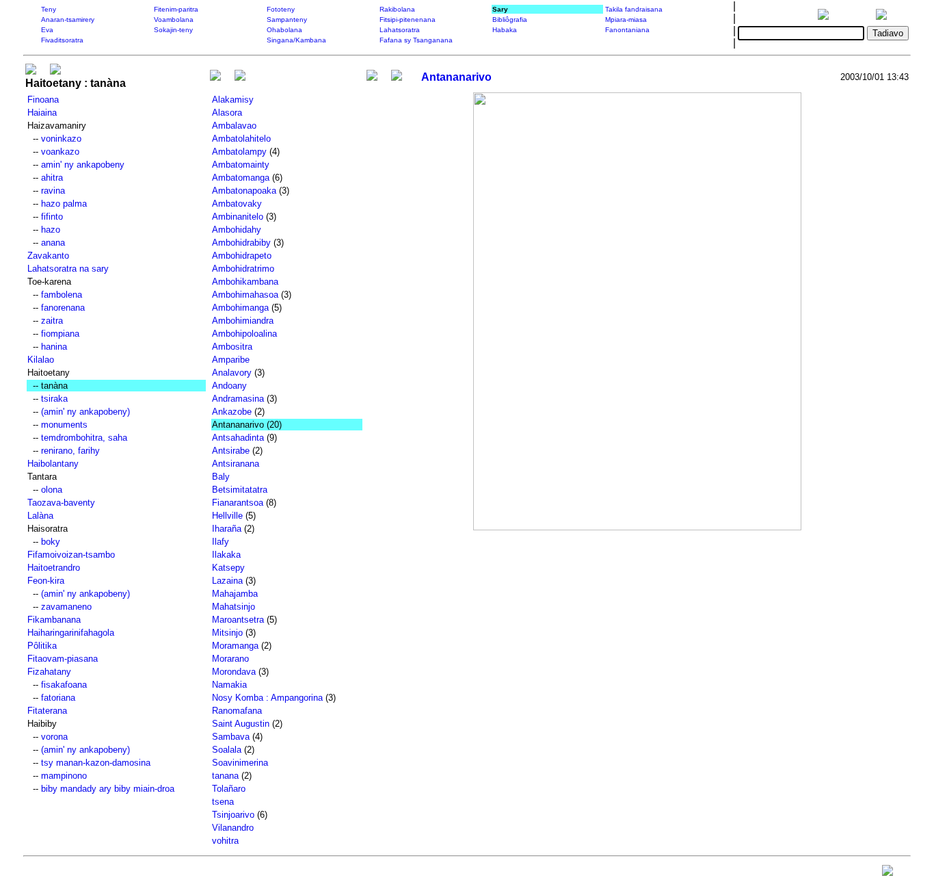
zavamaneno (66, 606)
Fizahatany (49, 672)
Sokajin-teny (173, 30)
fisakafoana (64, 685)
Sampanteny (287, 19)
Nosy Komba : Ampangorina (267, 698)
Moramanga (235, 645)
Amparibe (231, 359)
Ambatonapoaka (244, 190)
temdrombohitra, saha (84, 437)
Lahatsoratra (399, 30)
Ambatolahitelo (241, 138)
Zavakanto (48, 255)
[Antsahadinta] (240, 77)
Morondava (234, 672)
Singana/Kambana (296, 40)
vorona (54, 737)
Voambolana (174, 19)
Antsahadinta (238, 437)
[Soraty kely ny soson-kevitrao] (887, 873)
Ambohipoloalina (244, 333)
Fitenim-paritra (176, 9)
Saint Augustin (240, 724)
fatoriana (58, 698)
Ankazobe (232, 411)
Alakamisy (233, 99)
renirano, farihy (70, 450)
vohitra (225, 841)
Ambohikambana (245, 281)
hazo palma (64, 203)
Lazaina (227, 580)
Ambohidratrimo (243, 268)
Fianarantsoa (237, 502)
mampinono (64, 776)
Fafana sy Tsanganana (416, 40)
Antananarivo (456, 77)
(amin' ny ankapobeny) (85, 411)
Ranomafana (237, 711)
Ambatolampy (239, 151)
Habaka (504, 30)
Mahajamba (235, 593)
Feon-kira (45, 580)
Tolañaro (228, 789)
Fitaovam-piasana (62, 658)
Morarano (230, 658)
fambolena (61, 294)
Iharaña (226, 528)
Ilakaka (226, 554)
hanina (54, 346)
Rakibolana (397, 9)
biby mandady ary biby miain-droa (107, 789)
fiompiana (60, 333)
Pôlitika (42, 645)
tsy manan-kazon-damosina (95, 763)
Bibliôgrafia (509, 19)
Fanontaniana (627, 30)
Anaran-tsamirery (67, 19)
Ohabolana (284, 30)
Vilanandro (233, 828)
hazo (50, 229)
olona (51, 489)
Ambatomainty (240, 164)
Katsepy (228, 567)
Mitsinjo (227, 632)
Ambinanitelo (237, 216)
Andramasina (238, 398)
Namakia (229, 685)
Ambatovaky (237, 203)
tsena (223, 802)
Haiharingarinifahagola (70, 632)
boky (50, 541)
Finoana (43, 99)
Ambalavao (234, 125)
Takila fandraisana (634, 9)
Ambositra (232, 346)
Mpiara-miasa (626, 19)
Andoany (229, 385)
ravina (53, 190)
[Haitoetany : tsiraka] (55, 71)
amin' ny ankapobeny (82, 164)
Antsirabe (231, 450)
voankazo (60, 151)
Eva (47, 30)
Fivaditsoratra (62, 40)
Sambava (231, 737)
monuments (64, 424)
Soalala (226, 750)
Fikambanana (54, 619)
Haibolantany (53, 463)
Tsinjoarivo (233, 815)
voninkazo (61, 138)
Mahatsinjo (233, 606)
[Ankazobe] (215, 77)
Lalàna (40, 515)
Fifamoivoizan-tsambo (71, 554)
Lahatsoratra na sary (68, 268)
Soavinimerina (240, 763)
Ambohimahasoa (245, 294)
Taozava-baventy (61, 502)
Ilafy (220, 541)
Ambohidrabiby (241, 242)
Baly (221, 476)
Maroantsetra (238, 619)
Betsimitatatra (239, 489)
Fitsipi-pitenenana (407, 19)
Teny (48, 9)
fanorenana (63, 307)
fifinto (52, 216)
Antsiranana (235, 463)
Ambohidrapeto (241, 255)
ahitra (52, 177)
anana (53, 242)
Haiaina (42, 112)
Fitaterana (47, 711)
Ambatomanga (240, 177)
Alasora (227, 112)
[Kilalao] (30, 71)
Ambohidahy (236, 229)
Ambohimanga (240, 307)
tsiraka (54, 398)
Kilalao (40, 359)
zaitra (52, 320)
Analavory (232, 372)
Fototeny (281, 9)
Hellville (227, 515)
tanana (225, 776)
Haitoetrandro (53, 567)
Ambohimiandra (242, 320)
